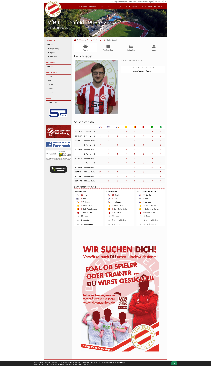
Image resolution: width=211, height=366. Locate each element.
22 (100, 176)
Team (52, 45)
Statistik (53, 57)
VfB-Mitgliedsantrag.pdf (119, 2)
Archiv (48, 98)
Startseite (83, 6)
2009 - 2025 (52, 103)
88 (144, 195)
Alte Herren (50, 62)
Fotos (128, 6)
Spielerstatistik (51, 72)
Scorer (50, 89)
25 (113, 195)
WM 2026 (158, 2)
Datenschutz (121, 362)
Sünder (50, 93)
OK (174, 363)
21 (100, 172)
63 (82, 195)
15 (100, 167)
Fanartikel (152, 6)
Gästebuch (161, 6)
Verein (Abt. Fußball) (97, 6)
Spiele (49, 76)
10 (144, 205)
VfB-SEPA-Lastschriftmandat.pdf (141, 2)
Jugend (120, 6)
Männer (111, 6)
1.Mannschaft (51, 40)
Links (144, 6)
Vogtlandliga (55, 48)
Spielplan (53, 53)
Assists (50, 85)
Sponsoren (136, 6)
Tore (49, 81)
